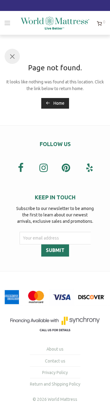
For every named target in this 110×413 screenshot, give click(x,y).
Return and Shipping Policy (55, 384)
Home (58, 103)
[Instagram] (43, 168)
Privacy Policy (55, 372)
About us (55, 349)
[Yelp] (89, 167)
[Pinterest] (67, 168)
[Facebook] (21, 168)
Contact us (55, 361)
